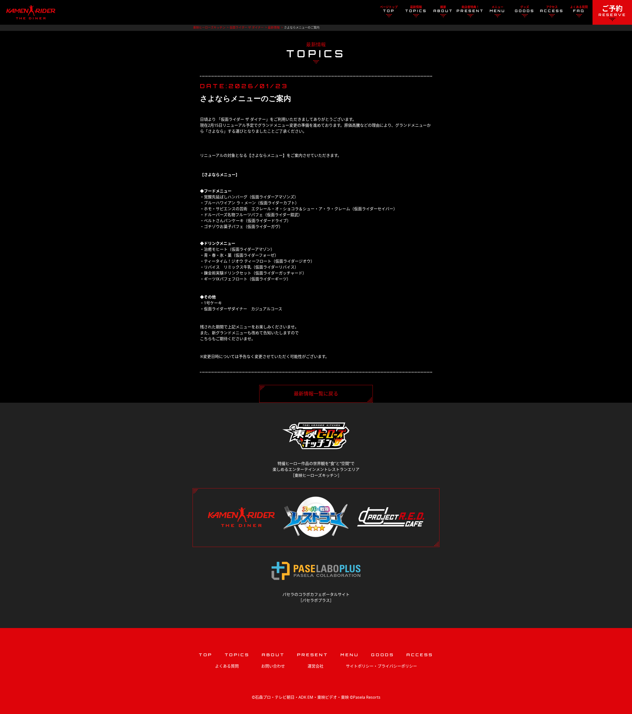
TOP (205, 654)
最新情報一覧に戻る (316, 393)
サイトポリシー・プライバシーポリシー (381, 666)
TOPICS (237, 654)
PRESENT (312, 654)
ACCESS (419, 654)
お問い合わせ (273, 666)
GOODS (382, 654)
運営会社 (315, 666)
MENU (349, 654)
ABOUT (273, 654)
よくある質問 (227, 666)
